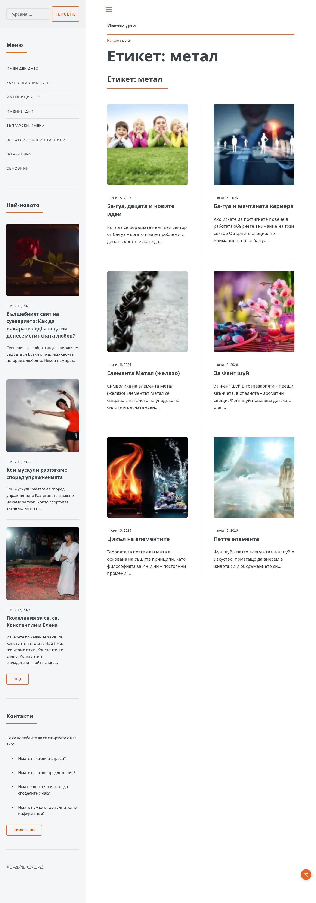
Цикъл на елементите (138, 539)
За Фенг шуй (231, 373)
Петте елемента (236, 539)
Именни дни (20, 111)
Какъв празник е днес (29, 82)
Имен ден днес (22, 68)
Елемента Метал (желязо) (143, 373)
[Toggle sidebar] (109, 9)
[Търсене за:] (28, 14)
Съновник (17, 168)
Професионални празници (36, 139)
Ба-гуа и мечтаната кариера (254, 206)
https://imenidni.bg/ (26, 866)
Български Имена (25, 125)
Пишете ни (24, 830)
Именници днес (23, 97)
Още (17, 679)
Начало (113, 40)
